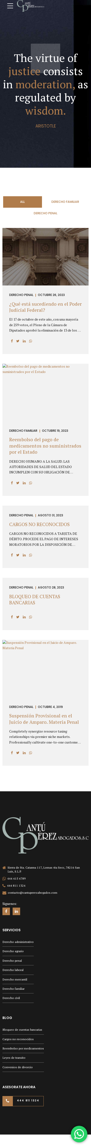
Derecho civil (11, 998)
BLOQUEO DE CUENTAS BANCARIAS (34, 599)
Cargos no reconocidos (18, 1039)
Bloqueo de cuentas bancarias (22, 1030)
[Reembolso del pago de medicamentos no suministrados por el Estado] (45, 371)
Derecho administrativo (18, 942)
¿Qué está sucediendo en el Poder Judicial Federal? (45, 307)
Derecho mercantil (14, 979)
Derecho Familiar (23, 430)
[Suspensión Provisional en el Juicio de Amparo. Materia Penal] (45, 648)
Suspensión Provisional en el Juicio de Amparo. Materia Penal (44, 719)
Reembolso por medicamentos (23, 1048)
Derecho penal (12, 961)
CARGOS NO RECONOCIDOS (39, 524)
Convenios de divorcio (17, 1067)
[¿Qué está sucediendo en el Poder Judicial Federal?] (45, 284)
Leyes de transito (13, 1058)
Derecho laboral (13, 970)
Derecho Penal (21, 295)
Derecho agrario (13, 951)
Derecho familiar (13, 989)
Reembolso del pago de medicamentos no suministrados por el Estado (45, 445)
